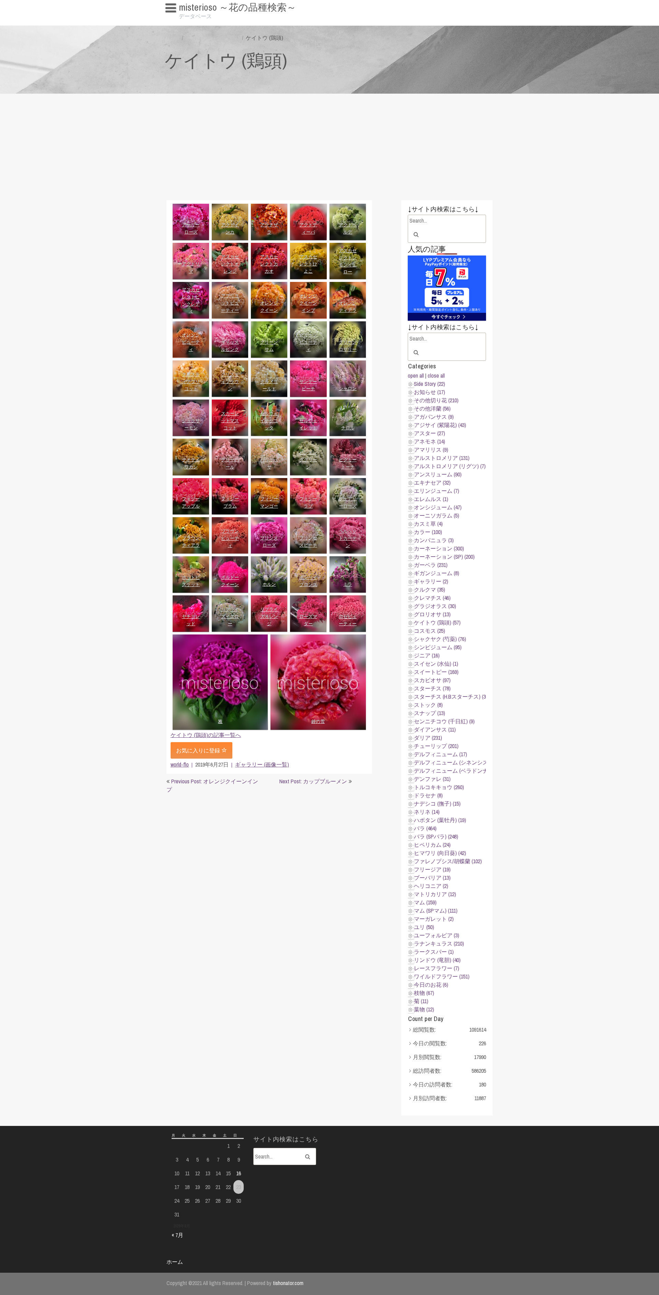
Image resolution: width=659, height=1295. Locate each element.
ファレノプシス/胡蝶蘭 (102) (448, 861)
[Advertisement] (329, 145)
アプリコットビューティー (230, 303)
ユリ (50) (424, 927)
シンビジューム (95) (438, 647)
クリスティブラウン (230, 381)
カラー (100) (428, 532)
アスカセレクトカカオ (269, 264)
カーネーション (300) (439, 548)
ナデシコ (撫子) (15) (437, 803)
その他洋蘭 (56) (432, 408)
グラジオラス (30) (435, 606)
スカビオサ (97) (432, 680)
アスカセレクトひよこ (308, 264)
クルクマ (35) (429, 589)
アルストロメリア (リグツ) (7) (450, 466)
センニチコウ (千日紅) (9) (444, 721)
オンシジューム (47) (438, 507)
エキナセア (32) (432, 482)
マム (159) (425, 902)
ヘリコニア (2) (431, 886)
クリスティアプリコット (191, 381)
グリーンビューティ (308, 342)
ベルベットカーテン (348, 538)
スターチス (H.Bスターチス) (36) (452, 696)
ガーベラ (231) (431, 565)
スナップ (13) (429, 713)
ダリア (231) (428, 737)
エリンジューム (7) (436, 491)
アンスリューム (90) (438, 474)
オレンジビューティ (191, 342)
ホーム (174, 1262)
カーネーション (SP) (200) (444, 556)
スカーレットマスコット (230, 421)
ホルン (269, 584)
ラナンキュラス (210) (439, 943)
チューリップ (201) (436, 746)
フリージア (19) (432, 869)
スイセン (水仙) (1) (436, 663)
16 (238, 1173)
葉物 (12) (424, 1009)
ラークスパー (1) (434, 951)
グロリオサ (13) (432, 614)
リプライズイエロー (230, 616)
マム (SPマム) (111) (436, 910)
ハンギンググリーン (308, 460)
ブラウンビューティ (230, 538)
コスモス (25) (429, 630)
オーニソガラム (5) (436, 515)
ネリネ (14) (427, 812)
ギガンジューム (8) (436, 573)
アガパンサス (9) (434, 416)
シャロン (348, 388)
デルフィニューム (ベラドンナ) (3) (455, 770)
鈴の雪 (318, 721)
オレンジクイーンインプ (308, 303)
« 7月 (177, 1235)
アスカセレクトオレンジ (230, 264)
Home (173, 37)
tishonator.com (288, 1283)
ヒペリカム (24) (432, 844)
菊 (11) (421, 1001)
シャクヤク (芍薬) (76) (440, 639)
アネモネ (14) (429, 441)
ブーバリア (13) (432, 877)
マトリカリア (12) (435, 894)
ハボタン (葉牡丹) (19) (440, 820)
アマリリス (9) (431, 449)
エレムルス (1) (431, 499)
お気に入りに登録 (198, 750)
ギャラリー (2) (431, 581)
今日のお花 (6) (431, 984)
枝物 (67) (424, 993)
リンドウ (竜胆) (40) (437, 960)
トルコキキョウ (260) (439, 787)
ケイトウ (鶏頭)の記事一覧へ (206, 735)
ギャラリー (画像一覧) (213, 37)
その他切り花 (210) (436, 400)
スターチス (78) (432, 688)
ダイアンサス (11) (435, 729)
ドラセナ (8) (428, 795)
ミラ (347, 584)
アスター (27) (429, 433)
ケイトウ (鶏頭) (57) (437, 622)
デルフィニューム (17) (440, 754)
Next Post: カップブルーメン (313, 781)
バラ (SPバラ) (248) (436, 836)
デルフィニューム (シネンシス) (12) (456, 762)
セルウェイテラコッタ (269, 421)
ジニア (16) (427, 655)
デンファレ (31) (432, 779)
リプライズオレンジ (269, 616)
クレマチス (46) (432, 598)
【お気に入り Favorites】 (198, 20)
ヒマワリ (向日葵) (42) (440, 853)
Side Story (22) (429, 384)
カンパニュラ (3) (434, 540)
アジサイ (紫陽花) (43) (440, 425)
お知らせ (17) (429, 392)
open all (416, 375)
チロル (347, 428)
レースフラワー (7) (436, 968)
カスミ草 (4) (428, 523)
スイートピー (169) (436, 672)
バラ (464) (425, 828)
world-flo (180, 764)
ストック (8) (428, 705)
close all (436, 375)
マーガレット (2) (434, 919)
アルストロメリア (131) (442, 458)
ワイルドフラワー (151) (442, 976)
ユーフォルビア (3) (436, 935)
